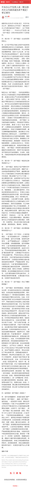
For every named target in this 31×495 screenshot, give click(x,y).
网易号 (8, 2)
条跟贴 (15, 486)
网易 (2, 2)
